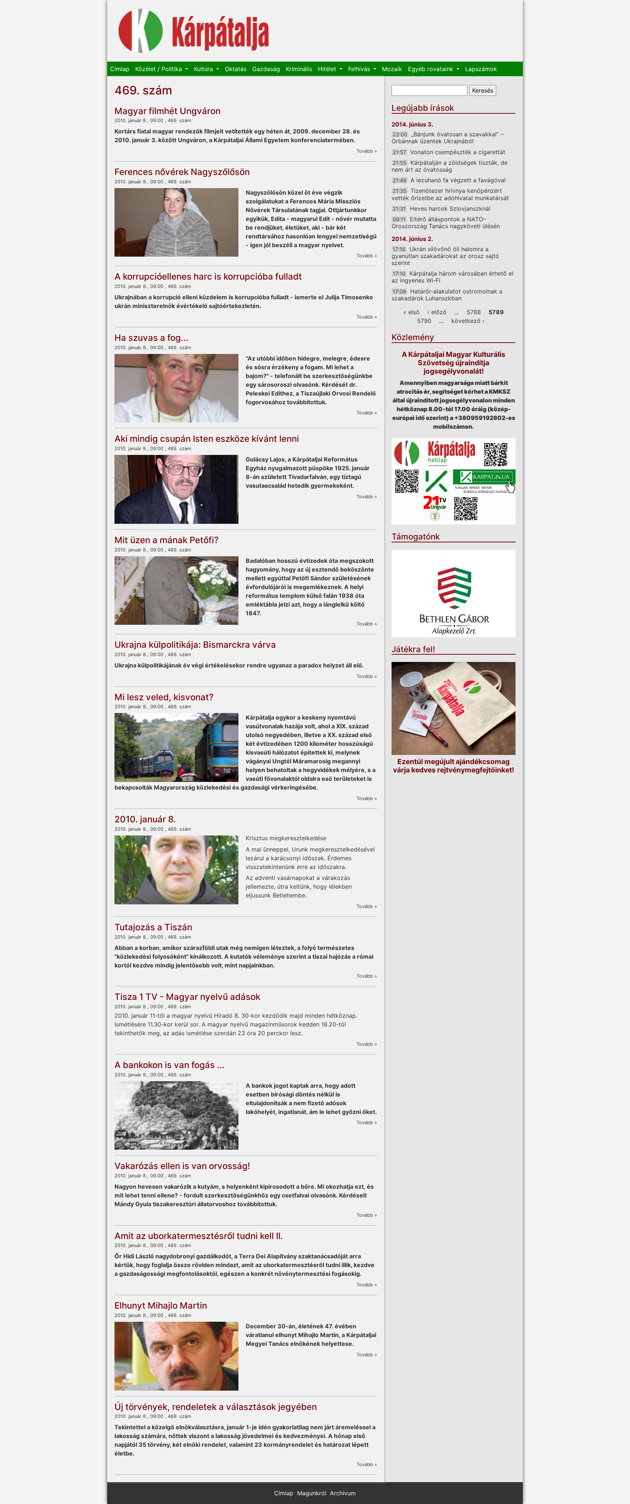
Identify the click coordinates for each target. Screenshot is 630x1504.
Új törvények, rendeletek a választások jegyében (215, 1407)
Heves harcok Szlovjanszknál (450, 208)
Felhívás (360, 69)
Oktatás (235, 69)
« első (411, 312)
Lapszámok (481, 69)
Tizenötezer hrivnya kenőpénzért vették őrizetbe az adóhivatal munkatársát (450, 194)
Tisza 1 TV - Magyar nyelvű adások (187, 996)
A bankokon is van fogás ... (169, 1065)
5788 (474, 312)
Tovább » (367, 151)
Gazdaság (266, 69)
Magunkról (311, 1493)
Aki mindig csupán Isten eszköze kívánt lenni (206, 438)
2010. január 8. (145, 819)
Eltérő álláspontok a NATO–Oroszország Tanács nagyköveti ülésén (446, 222)
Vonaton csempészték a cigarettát (457, 152)
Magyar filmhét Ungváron (167, 111)
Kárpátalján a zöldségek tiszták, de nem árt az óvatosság (450, 166)
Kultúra (204, 69)
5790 (424, 320)
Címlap (119, 69)
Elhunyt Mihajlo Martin (160, 1305)
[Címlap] (194, 31)
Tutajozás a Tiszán (153, 927)
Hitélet (328, 69)
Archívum (343, 1493)
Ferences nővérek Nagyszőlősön (182, 172)
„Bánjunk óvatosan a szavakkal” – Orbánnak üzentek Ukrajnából (447, 137)
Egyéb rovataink (431, 69)
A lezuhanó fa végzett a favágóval (458, 180)
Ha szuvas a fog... (151, 337)
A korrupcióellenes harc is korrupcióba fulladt (208, 276)
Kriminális (299, 69)
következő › (468, 320)
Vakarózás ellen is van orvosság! (182, 1166)
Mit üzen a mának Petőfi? (166, 540)
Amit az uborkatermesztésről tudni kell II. (198, 1236)
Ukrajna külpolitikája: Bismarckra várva (195, 644)
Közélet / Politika (159, 69)
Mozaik (392, 69)
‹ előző (437, 312)
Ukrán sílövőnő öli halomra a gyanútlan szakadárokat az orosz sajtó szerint (445, 255)
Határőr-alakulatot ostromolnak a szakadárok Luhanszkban (447, 295)
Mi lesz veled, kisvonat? (164, 697)
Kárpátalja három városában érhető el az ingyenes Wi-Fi (452, 277)
